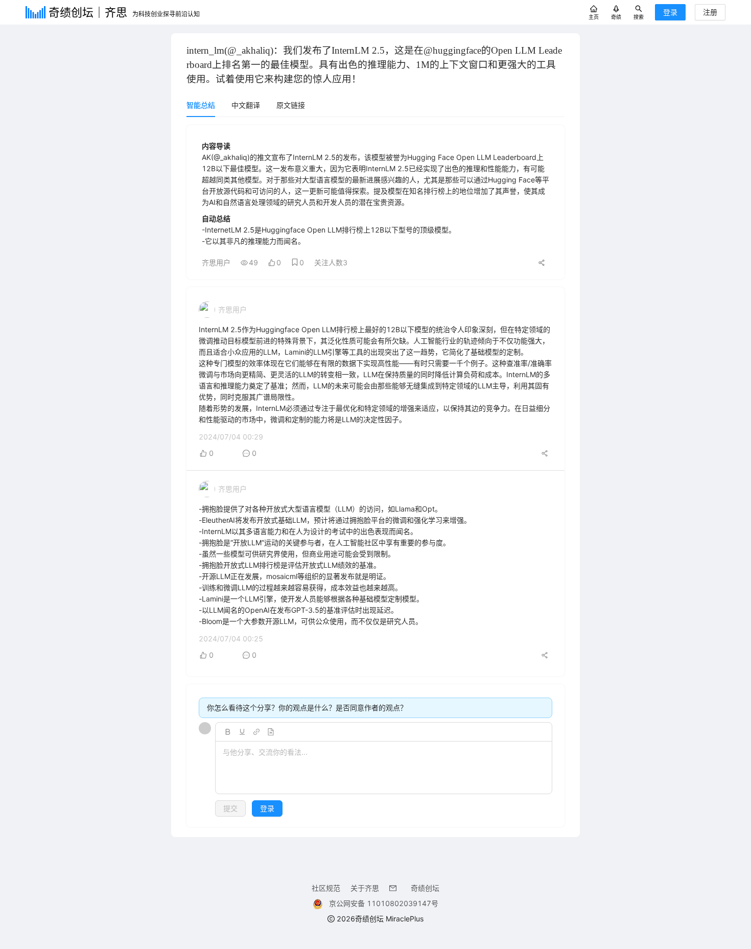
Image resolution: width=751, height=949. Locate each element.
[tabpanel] (375, 476)
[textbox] (384, 768)
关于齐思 (364, 888)
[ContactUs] (395, 888)
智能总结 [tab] (200, 105)
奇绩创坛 (425, 888)
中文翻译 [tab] (245, 105)
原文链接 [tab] (290, 105)
